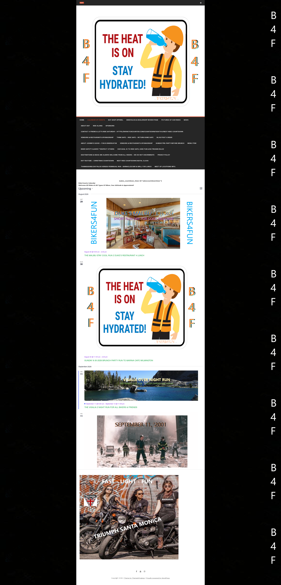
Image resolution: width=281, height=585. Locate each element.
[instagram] (144, 571)
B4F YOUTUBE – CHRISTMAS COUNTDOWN (97, 161)
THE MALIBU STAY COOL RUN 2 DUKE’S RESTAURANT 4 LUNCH (114, 255)
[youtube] (140, 571)
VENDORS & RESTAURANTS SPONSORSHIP (97, 137)
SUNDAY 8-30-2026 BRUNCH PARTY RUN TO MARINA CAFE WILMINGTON (118, 360)
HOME (82, 120)
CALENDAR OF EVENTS (96, 120)
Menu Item (191, 143)
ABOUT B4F (85, 126)
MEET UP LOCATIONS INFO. (165, 166)
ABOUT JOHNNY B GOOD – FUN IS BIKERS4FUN (99, 143)
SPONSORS (110, 126)
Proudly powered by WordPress (158, 578)
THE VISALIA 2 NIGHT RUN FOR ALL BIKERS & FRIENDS (110, 407)
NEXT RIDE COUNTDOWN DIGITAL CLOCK (132, 161)
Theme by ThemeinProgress (134, 578)
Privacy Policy (164, 155)
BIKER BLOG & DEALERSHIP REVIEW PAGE (142, 120)
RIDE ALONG (97, 126)
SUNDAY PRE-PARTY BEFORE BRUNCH (170, 143)
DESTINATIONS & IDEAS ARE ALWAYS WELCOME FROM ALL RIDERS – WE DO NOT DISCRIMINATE (117, 155)
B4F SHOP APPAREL (115, 120)
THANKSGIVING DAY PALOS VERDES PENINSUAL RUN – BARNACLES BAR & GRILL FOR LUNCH (116, 166)
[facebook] (136, 571)
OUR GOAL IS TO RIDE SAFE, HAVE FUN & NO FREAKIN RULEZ (140, 149)
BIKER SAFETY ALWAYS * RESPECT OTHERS (97, 149)
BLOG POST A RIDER (164, 137)
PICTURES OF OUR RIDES (171, 120)
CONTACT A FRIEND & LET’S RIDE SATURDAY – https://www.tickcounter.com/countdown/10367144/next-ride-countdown (132, 131)
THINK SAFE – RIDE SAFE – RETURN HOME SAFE (135, 137)
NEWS (186, 120)
